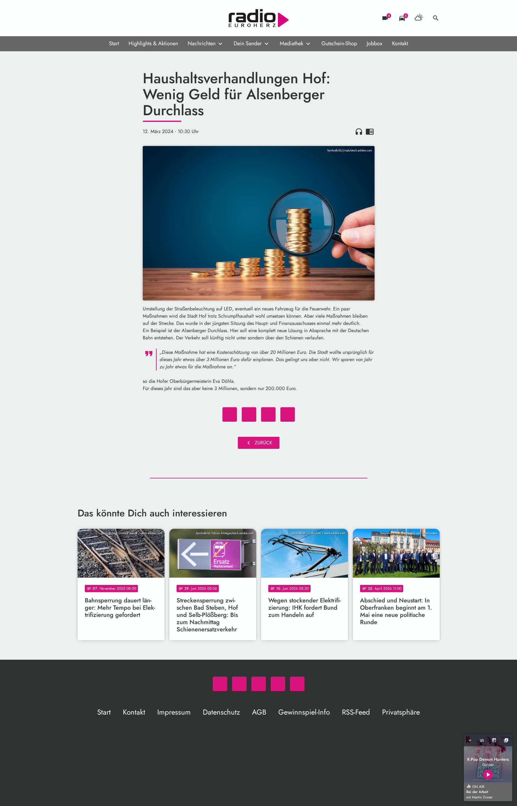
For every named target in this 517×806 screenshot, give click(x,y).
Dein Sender (248, 43)
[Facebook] (96, 18)
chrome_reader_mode (369, 131)
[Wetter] (419, 18)
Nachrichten (201, 43)
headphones (359, 131)
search (435, 18)
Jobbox (374, 43)
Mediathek (291, 43)
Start (114, 43)
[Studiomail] (120, 18)
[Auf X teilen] (249, 414)
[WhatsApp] (84, 18)
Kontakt (400, 43)
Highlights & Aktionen (153, 43)
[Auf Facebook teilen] (229, 414)
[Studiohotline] (132, 18)
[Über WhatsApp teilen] (268, 414)
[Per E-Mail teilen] (287, 414)
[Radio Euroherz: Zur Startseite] (258, 18)
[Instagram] (108, 18)
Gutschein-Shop (339, 43)
